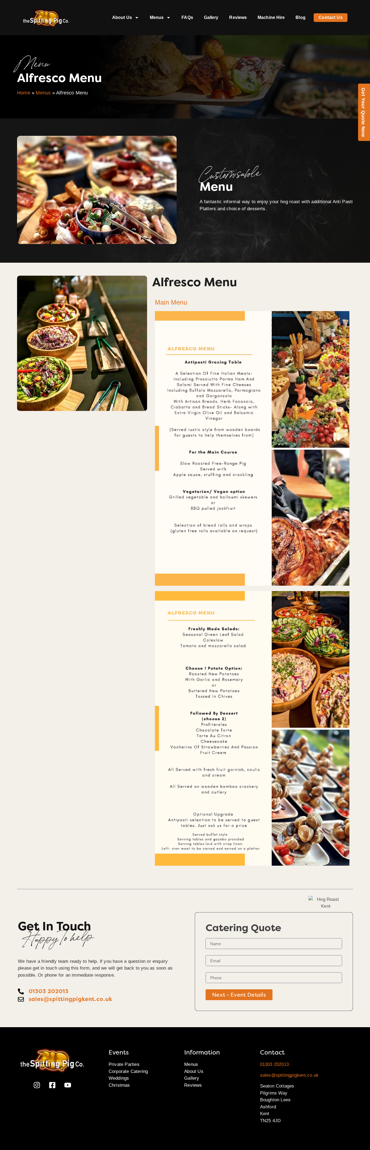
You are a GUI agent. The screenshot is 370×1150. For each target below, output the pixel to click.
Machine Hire (271, 17)
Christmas (119, 1085)
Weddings (119, 1078)
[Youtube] (68, 1085)
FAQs (187, 17)
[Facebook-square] (52, 1085)
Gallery (211, 17)
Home (23, 92)
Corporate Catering (128, 1071)
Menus (157, 17)
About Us (122, 17)
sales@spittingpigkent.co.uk (289, 1075)
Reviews (238, 17)
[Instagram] (37, 1085)
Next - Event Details (239, 994)
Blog (300, 17)
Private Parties (124, 1064)
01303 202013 (274, 1064)
